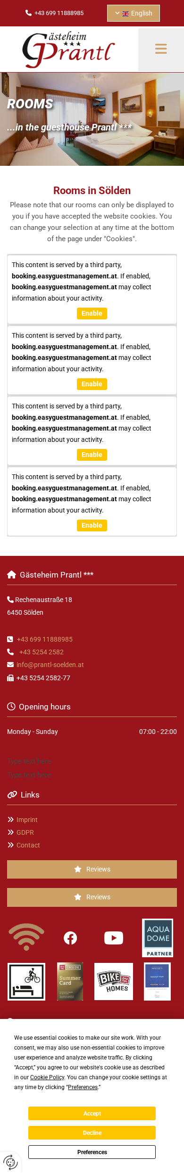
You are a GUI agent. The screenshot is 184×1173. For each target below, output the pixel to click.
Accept (92, 1113)
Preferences (92, 1152)
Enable (92, 313)
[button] (92, 869)
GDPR (25, 832)
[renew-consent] (10, 1162)
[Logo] (69, 49)
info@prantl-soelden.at (50, 664)
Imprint (27, 819)
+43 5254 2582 (41, 652)
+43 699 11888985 (45, 639)
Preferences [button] (83, 1087)
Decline (92, 1133)
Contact (28, 845)
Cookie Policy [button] (47, 1077)
